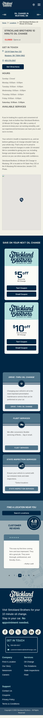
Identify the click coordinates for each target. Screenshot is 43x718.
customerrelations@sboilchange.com (23, 650)
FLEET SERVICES (21, 448)
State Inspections (31, 670)
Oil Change (29, 662)
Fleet (26, 675)
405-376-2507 (10, 61)
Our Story (6, 666)
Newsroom (7, 670)
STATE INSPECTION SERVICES (21, 489)
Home (4, 23)
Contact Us (7, 691)
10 (29, 575)
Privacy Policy (8, 699)
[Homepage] (7, 5)
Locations (13, 23)
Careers (5, 675)
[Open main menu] (39, 5)
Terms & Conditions (10, 704)
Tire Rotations (30, 666)
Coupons (6, 695)
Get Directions (13, 67)
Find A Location (9, 662)
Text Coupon (17, 288)
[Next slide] (33, 575)
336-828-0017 (15, 645)
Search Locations (21, 513)
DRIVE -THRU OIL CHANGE (21, 406)
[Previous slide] (9, 575)
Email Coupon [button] (17, 295)
